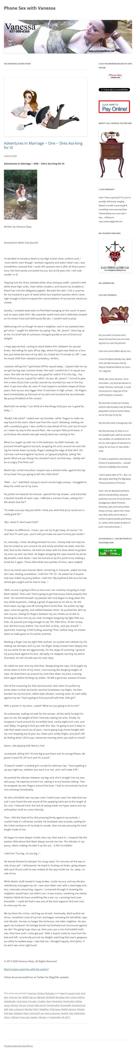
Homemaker (53, 1005)
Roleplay (18, 1013)
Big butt (41, 997)
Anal (77, 993)
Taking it (15, 1017)
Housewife (65, 1005)
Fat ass (22, 1005)
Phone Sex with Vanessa (30, 8)
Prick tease (55, 1009)
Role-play (49, 993)
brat (68, 997)
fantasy (14, 1005)
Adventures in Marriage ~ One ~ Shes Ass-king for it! (43, 145)
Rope (26, 1013)
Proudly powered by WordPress (18, 1046)
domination (69, 1001)
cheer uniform (78, 997)
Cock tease (22, 1001)
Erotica (40, 993)
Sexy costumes (52, 1013)
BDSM (26, 997)
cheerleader (10, 1001)
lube (11, 1009)
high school (40, 1005)
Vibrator (42, 1017)
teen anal (24, 1017)
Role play (8, 1013)
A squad (70, 993)
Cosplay (41, 1001)
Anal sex (32, 993)
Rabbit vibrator (68, 1009)
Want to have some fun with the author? (26, 969)
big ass (33, 997)
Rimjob (80, 1009)
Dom (48, 1001)
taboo (7, 1017)
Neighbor (44, 1009)
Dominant (57, 1001)
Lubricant (19, 1009)
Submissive (79, 1013)
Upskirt (33, 1017)
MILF (36, 1009)
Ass (20, 997)
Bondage (60, 997)
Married (29, 1009)
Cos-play (32, 1001)
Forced (30, 1005)
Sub (71, 1013)
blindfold (50, 997)
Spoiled (64, 1013)
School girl (35, 1013)
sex (42, 1013)
